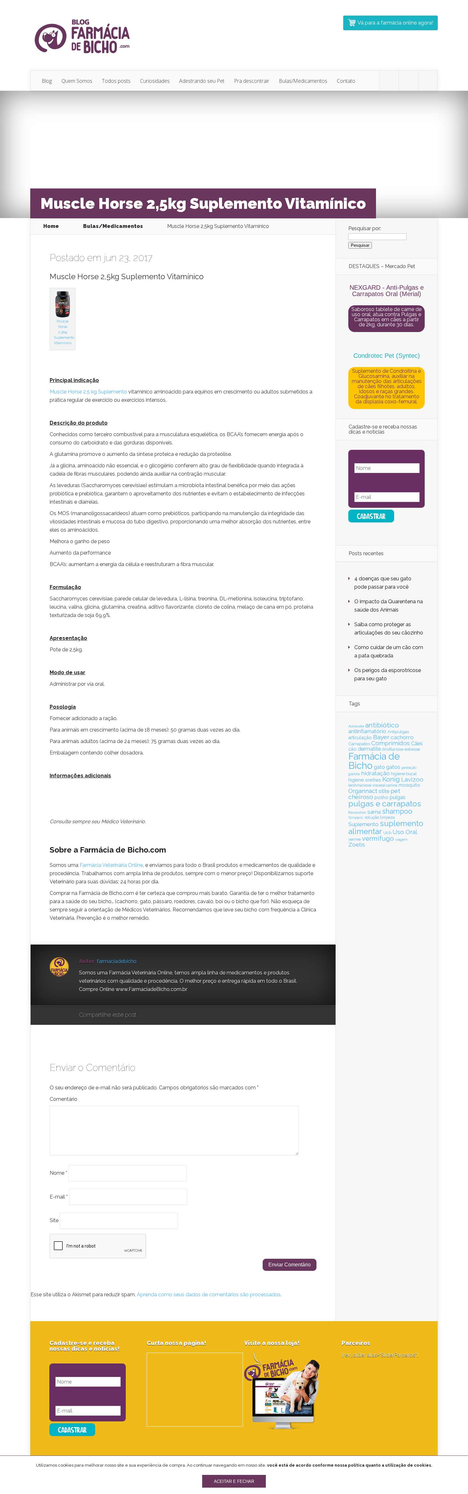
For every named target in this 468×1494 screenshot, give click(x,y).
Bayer (381, 736)
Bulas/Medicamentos (303, 80)
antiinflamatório (367, 731)
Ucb (387, 832)
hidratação (375, 773)
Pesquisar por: (364, 228)
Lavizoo (412, 779)
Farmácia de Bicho (374, 761)
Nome (58, 1173)
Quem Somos (76, 80)
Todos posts (116, 80)
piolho (381, 797)
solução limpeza (380, 817)
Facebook (160, 1015)
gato (379, 767)
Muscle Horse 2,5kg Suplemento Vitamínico (64, 332)
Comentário (63, 1099)
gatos (393, 767)
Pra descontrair (251, 80)
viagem (401, 839)
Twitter (172, 1015)
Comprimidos (390, 743)
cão (352, 749)
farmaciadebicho (117, 961)
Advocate (356, 726)
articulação (360, 737)
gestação (408, 767)
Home (51, 226)
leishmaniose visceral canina (372, 785)
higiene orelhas (364, 779)
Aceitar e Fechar (234, 1481)
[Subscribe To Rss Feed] (427, 81)
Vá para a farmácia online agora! (395, 23)
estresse (412, 749)
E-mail (59, 1196)
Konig (391, 779)
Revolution (357, 812)
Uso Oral (405, 831)
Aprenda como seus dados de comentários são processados (208, 1295)
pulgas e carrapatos (384, 803)
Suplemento (363, 824)
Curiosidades (155, 80)
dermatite (369, 749)
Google (147, 1015)
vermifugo (378, 838)
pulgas (398, 797)
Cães (417, 743)
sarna (374, 812)
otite (384, 791)
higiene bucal (404, 773)
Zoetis (356, 844)
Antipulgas (398, 731)
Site (54, 1220)
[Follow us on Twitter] (389, 81)
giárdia (354, 774)
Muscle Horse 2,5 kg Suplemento (88, 392)
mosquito (409, 785)
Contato (346, 80)
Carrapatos (359, 743)
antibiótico (382, 725)
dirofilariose (392, 749)
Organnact (362, 790)
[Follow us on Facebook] (408, 81)
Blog (47, 80)
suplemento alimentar (385, 827)
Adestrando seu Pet (201, 80)
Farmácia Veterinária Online (111, 865)
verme (354, 839)
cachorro (402, 737)
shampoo (397, 811)
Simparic (355, 817)
